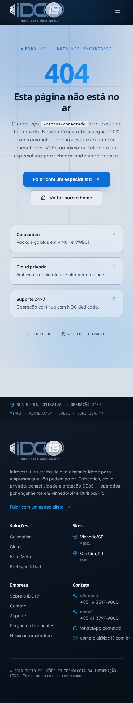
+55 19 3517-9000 (99, 602)
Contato (18, 605)
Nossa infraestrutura (31, 635)
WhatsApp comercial (101, 628)
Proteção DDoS (25, 566)
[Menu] (117, 12)
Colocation (21, 536)
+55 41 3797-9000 (99, 618)
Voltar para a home (70, 198)
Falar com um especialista (62, 179)
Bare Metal (21, 556)
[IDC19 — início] (37, 12)
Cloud (16, 546)
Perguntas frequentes (32, 625)
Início (42, 334)
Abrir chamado (86, 334)
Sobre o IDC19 (24, 596)
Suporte (18, 615)
